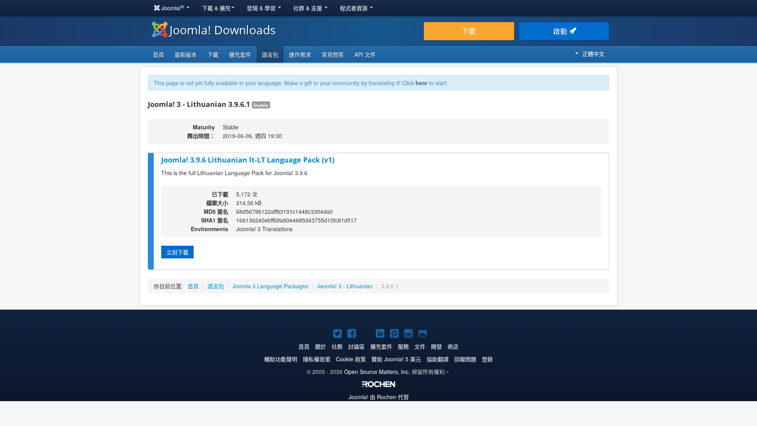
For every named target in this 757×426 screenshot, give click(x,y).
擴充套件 (240, 54)
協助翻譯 (438, 359)
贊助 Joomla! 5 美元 (396, 359)
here (421, 83)
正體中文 (593, 54)
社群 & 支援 (308, 8)
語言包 (270, 54)
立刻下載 (177, 252)
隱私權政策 (316, 359)
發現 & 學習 (262, 8)
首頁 (158, 54)
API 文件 (365, 54)
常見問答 (333, 54)
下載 (469, 31)
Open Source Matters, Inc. (377, 372)
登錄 (487, 359)
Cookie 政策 (351, 359)
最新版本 (186, 54)
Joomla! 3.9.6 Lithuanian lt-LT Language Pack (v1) (247, 159)
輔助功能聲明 (280, 359)
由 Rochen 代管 (379, 397)
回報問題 (465, 359)
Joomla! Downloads (223, 30)
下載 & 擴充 (216, 8)
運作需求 (300, 54)
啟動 (561, 31)
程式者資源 (354, 8)
